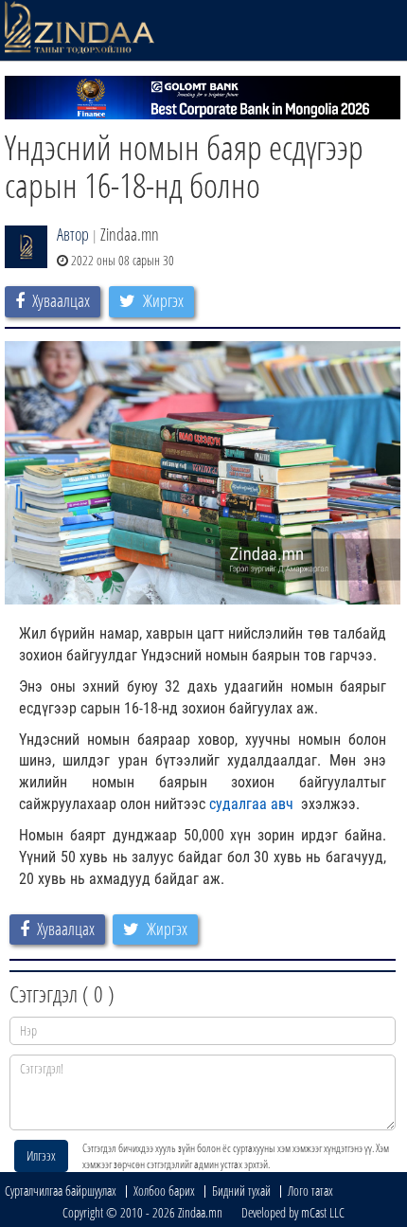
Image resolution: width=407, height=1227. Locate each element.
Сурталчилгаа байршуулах (60, 1191)
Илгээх (41, 1155)
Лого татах (310, 1191)
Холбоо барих (164, 1191)
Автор (73, 234)
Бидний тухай (241, 1191)
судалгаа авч (253, 804)
